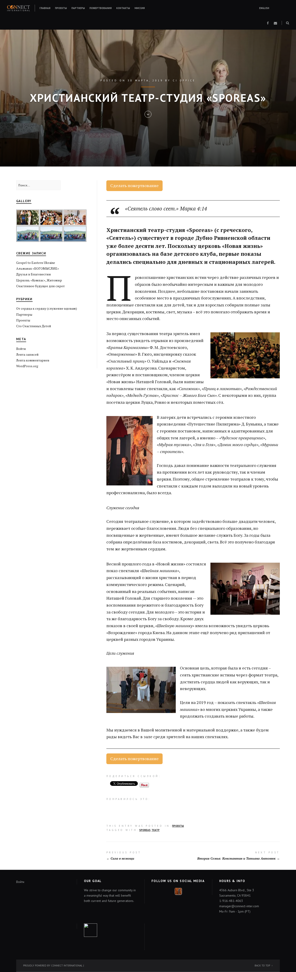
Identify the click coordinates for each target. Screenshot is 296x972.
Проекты (61, 8)
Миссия (140, 8)
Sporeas (145, 830)
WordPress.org (27, 366)
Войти (21, 348)
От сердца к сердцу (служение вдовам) (46, 308)
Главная (45, 8)
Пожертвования (100, 8)
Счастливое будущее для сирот (40, 286)
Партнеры (78, 8)
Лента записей (27, 354)
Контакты (123, 8)
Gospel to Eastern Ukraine (35, 262)
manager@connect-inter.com (239, 906)
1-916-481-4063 (231, 901)
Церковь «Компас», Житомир (39, 280)
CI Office (184, 80)
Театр (155, 830)
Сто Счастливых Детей (33, 326)
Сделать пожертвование (134, 185)
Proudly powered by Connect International (53, 965)
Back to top (262, 965)
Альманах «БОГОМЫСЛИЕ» (37, 268)
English (264, 8)
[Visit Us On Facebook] (178, 891)
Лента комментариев (32, 360)
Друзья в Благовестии (33, 274)
